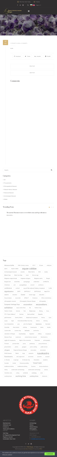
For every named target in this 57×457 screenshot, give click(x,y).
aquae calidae (29, 268)
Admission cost (7, 425)
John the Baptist (27, 324)
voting (17, 373)
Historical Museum (9, 192)
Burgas (48, 278)
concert (32, 285)
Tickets (38, 2)
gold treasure (7, 317)
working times (34, 376)
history (43, 317)
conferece (40, 285)
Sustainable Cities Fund (9, 439)
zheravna (44, 376)
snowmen (30, 356)
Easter (23, 295)
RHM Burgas (30, 447)
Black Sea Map (18, 275)
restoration (43, 350)
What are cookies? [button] (7, 454)
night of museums (10, 340)
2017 (33, 265)
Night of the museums (25, 340)
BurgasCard (7, 281)
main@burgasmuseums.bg (38, 439)
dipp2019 (47, 291)
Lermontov (36, 330)
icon (50, 317)
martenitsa (22, 334)
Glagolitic (40, 314)
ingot (12, 320)
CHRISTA (46, 281)
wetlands (25, 373)
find (25, 311)
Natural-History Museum (10, 189)
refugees (7, 350)
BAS (39, 272)
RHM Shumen (8, 353)
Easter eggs (32, 294)
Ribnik (17, 353)
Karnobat (47, 324)
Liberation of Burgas (9, 333)
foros (47, 311)
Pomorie (6, 343)
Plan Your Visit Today (25, 2)
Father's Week (8, 311)
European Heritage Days (12, 304)
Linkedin (38, 56)
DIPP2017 (27, 291)
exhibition (8, 307)
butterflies (17, 281)
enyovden (18, 298)
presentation (7, 347)
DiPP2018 (37, 291)
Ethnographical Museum (10, 186)
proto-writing (33, 347)
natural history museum (31, 337)
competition (23, 285)
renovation (33, 350)
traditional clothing (22, 366)
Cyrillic (50, 288)
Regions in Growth (8, 437)
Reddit (48, 56)
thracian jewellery (24, 363)
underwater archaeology (17, 369)
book (27, 275)
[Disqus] (32, 104)
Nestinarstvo (44, 337)
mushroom (18, 337)
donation (14, 294)
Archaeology (33, 423)
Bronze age (35, 275)
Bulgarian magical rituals (10, 278)
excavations (41, 304)
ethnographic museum (10, 301)
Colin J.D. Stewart (29, 448)
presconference (43, 343)
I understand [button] (49, 453)
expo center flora (20, 307)
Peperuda (37, 340)
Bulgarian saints (38, 278)
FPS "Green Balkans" (10, 314)
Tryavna (33, 366)
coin (14, 285)
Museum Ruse (8, 337)
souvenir (39, 356)
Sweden (6, 363)
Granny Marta (18, 317)
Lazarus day (17, 330)
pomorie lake (15, 343)
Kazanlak (6, 327)
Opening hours (7, 423)
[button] (49, 207)
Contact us (6, 427)
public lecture (44, 347)
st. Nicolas (7, 360)
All (4, 179)
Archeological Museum (10, 196)
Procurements (7, 183)
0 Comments (24, 43)
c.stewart (13, 43)
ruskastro (31, 353)
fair (30, 307)
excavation (28, 304)
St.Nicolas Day (26, 360)
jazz (19, 324)
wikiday (34, 373)
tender (14, 363)
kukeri (41, 327)
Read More (10, 215)
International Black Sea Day (25, 320)
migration (31, 333)
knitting (25, 327)
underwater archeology (34, 369)
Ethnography (33, 429)
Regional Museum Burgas (20, 350)
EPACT (26, 298)
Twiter (28, 56)
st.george (16, 360)
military (40, 333)
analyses (49, 265)
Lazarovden (7, 330)
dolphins (6, 294)
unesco (46, 369)
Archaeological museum (10, 272)
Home (4, 33)
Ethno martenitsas (46, 298)
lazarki (49, 327)
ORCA (40, 448)
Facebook (18, 56)
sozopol (47, 356)
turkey (6, 369)
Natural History (34, 427)
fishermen (32, 311)
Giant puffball (30, 314)
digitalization (9, 291)
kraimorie (34, 327)
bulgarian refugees (25, 278)
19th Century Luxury (23, 265)
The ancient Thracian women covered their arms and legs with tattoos (26, 213)
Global (18, 43)
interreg (45, 320)
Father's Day (38, 307)
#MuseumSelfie (9, 265)
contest (18, 288)
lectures (27, 330)
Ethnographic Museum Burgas (28, 301)
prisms (16, 347)
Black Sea (7, 275)
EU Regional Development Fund (11, 435)
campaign (26, 281)
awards (23, 272)
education (41, 294)
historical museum (32, 317)
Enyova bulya (8, 298)
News (8, 33)
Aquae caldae (14, 268)
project (24, 347)
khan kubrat (16, 327)
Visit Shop (5, 433)
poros (24, 343)
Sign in (38, 5)
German (21, 314)
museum (48, 334)
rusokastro (43, 353)
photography (46, 340)
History (31, 425)
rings (23, 353)
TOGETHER (37, 363)
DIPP (18, 291)
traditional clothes (9, 366)
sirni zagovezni (20, 356)
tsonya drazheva (43, 366)
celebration (36, 281)
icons (5, 321)
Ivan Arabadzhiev (9, 324)
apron (5, 268)
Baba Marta (31, 272)
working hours (8, 376)
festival (18, 311)
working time (21, 376)
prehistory (32, 343)
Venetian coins (8, 373)
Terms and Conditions (8, 429)
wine (41, 373)
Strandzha (36, 360)
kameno (39, 324)
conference (8, 288)
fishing (41, 311)
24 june (41, 265)
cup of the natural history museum (34, 288)
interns (38, 320)
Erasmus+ (35, 298)
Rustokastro (8, 356)
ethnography (42, 301)
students (45, 360)
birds (46, 272)
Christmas (7, 285)
